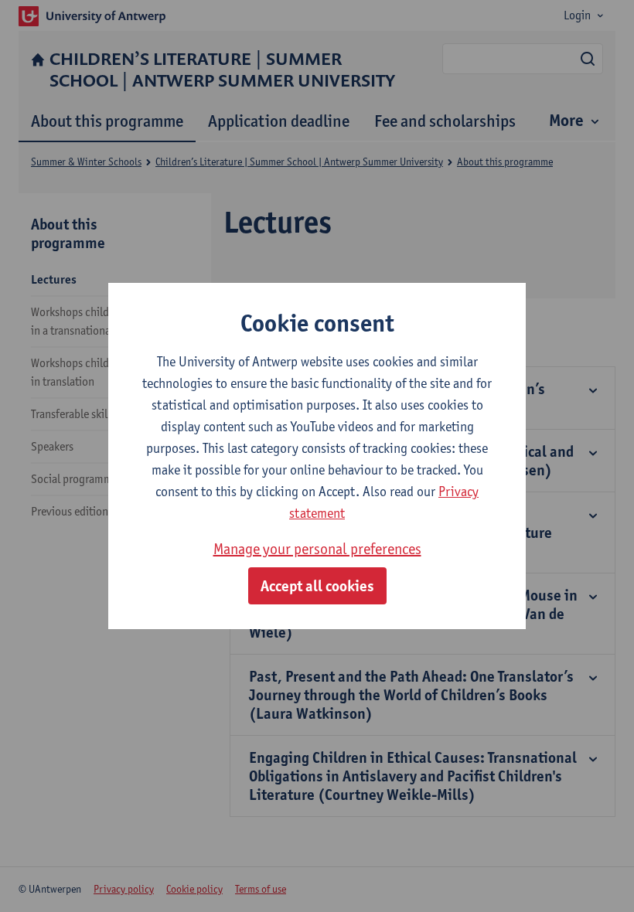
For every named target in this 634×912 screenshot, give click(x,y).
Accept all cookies (317, 586)
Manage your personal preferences (317, 548)
